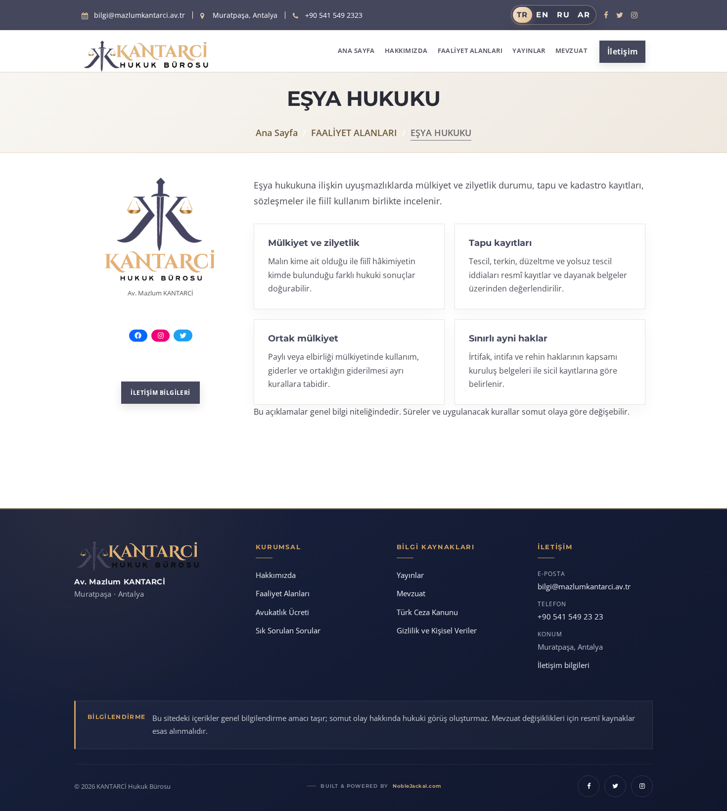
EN (542, 14)
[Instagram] (634, 14)
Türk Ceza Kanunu (427, 612)
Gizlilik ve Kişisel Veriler (437, 630)
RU (563, 14)
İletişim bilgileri (564, 665)
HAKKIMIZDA (406, 50)
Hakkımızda (276, 575)
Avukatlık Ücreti (282, 612)
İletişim (622, 51)
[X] (615, 786)
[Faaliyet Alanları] (160, 231)
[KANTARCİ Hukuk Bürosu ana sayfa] (137, 556)
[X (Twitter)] (619, 14)
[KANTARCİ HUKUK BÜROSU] (129, 56)
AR (584, 14)
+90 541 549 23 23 (570, 616)
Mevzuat (411, 593)
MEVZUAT (571, 50)
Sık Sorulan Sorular (288, 630)
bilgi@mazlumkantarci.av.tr (584, 586)
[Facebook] (606, 14)
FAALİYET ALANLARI (470, 50)
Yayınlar (410, 575)
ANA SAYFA (356, 50)
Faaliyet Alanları (283, 593)
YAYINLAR (528, 50)
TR (523, 14)
